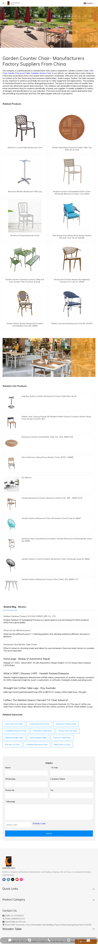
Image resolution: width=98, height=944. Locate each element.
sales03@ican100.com (15, 921)
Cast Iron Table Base (62, 737)
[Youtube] (17, 879)
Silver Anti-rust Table (14, 724)
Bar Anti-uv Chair (12, 744)
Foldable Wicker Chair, (41, 73)
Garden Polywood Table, (19, 73)
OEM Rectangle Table (14, 737)
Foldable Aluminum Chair (36, 744)
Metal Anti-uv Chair (62, 744)
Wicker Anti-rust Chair (67, 731)
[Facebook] (4, 879)
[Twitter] (12, 879)
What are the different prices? (17, 630)
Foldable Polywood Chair (16, 731)
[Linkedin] (8, 879)
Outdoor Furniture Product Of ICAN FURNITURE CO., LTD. (29, 616)
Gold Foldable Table (38, 737)
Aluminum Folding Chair (66, 724)
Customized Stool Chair (39, 724)
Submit (49, 833)
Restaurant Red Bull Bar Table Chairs (20, 644)
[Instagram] (21, 879)
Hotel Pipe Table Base (42, 731)
